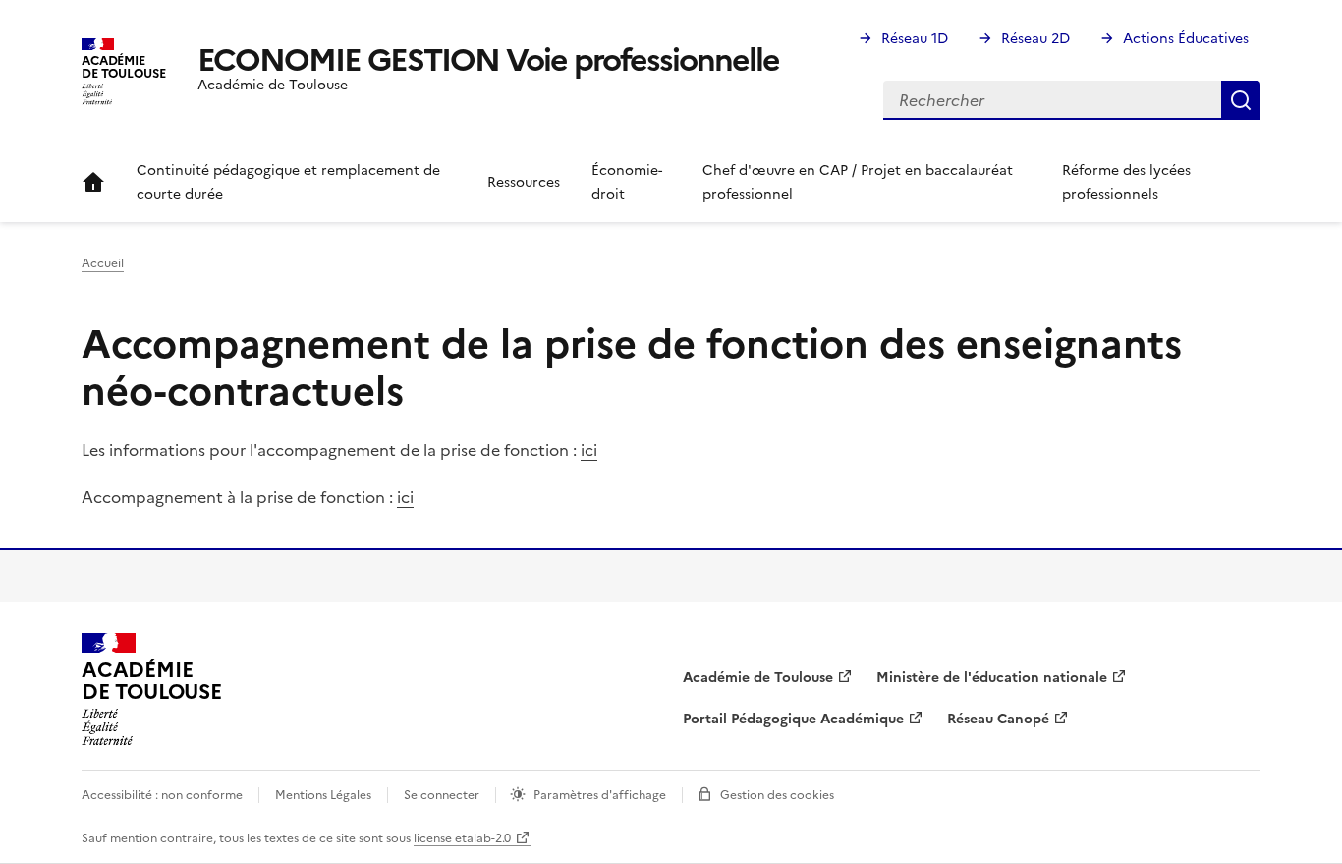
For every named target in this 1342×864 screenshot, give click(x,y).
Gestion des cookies (777, 795)
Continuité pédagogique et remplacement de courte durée (288, 182)
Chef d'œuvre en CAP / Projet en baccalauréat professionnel (857, 182)
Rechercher (1240, 100)
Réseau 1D (914, 39)
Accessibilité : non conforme (162, 795)
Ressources (523, 182)
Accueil (93, 183)
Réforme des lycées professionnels (1126, 182)
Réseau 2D (1035, 39)
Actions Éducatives (1186, 39)
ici (589, 450)
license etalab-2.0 (462, 838)
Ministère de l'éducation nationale (991, 677)
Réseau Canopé (998, 719)
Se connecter (441, 795)
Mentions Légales (323, 795)
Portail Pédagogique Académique (793, 719)
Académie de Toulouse (758, 677)
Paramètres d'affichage (599, 795)
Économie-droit (626, 182)
